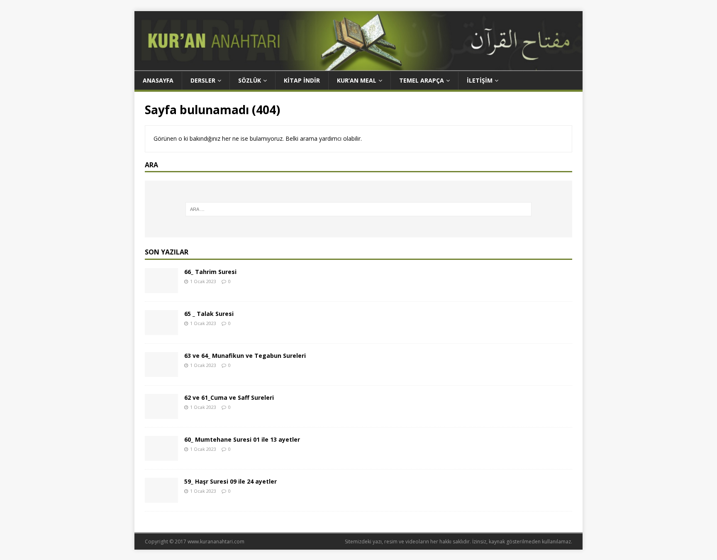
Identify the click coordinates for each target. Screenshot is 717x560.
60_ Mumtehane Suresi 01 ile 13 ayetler (242, 439)
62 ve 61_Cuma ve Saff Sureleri (229, 397)
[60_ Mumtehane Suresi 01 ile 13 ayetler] (161, 456)
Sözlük (249, 80)
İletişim (480, 80)
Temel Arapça (421, 80)
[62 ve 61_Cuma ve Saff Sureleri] (161, 414)
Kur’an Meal (356, 80)
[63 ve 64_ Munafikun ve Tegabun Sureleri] (161, 372)
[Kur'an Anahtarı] (358, 67)
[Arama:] (358, 209)
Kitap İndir (302, 80)
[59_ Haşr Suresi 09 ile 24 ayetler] (161, 498)
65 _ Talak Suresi (209, 314)
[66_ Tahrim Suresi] (161, 288)
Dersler (202, 80)
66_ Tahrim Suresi (210, 272)
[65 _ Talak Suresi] (161, 330)
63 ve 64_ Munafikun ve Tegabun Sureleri (245, 355)
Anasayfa (158, 80)
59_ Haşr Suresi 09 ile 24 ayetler (230, 481)
